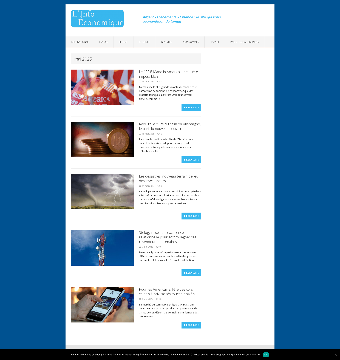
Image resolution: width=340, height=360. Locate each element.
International (80, 42)
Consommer (191, 42)
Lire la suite (191, 107)
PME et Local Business (244, 42)
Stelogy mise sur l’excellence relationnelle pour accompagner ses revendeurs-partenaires (167, 237)
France (103, 42)
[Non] (335, 354)
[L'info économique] (99, 18)
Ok (266, 354)
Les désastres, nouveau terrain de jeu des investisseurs (168, 178)
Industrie (166, 42)
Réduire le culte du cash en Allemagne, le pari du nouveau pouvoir (170, 126)
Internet (144, 42)
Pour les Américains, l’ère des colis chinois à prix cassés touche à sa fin (167, 291)
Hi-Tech (123, 42)
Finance (215, 42)
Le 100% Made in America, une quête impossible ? (168, 74)
